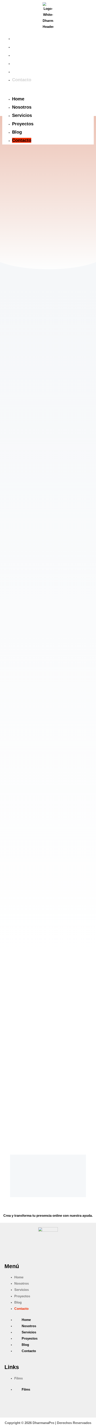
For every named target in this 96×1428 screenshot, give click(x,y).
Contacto (21, 79)
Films (18, 1378)
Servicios (22, 55)
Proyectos (22, 63)
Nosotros (21, 46)
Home (18, 38)
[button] (48, 92)
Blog (17, 71)
